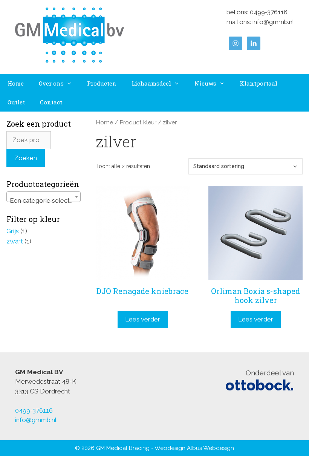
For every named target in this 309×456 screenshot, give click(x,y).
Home (16, 83)
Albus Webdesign (210, 448)
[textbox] (43, 200)
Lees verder (142, 319)
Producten (101, 83)
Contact (51, 102)
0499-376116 (269, 12)
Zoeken (25, 158)
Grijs (12, 231)
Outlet (16, 102)
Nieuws (205, 83)
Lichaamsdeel (151, 83)
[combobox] (43, 196)
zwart (14, 241)
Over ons (51, 83)
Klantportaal (258, 83)
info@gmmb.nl (273, 22)
